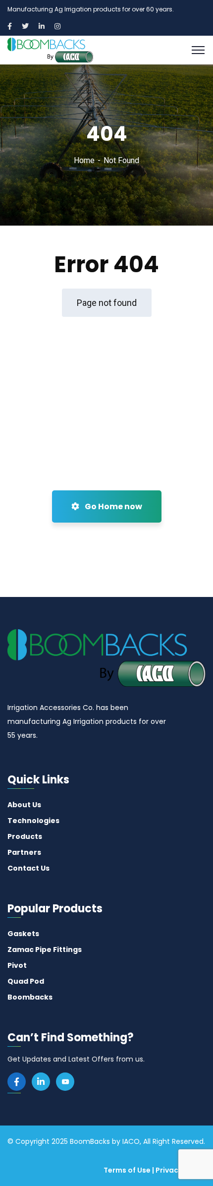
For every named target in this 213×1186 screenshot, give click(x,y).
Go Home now (112, 506)
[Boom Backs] (50, 49)
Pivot (17, 965)
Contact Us (28, 868)
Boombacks (30, 997)
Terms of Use (127, 1170)
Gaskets (23, 934)
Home (84, 160)
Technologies (33, 821)
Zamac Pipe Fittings (44, 949)
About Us (24, 805)
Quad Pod (25, 981)
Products (24, 836)
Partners (24, 852)
